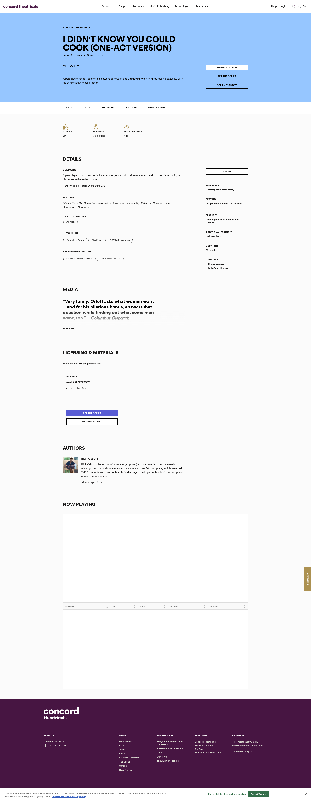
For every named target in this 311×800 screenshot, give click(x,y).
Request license (227, 67)
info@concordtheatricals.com (247, 745)
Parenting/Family (75, 240)
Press (122, 753)
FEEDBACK (307, 579)
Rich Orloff (71, 66)
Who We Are (125, 741)
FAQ (121, 745)
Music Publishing (159, 6)
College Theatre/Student (79, 258)
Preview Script (92, 421)
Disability (96, 240)
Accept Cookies (258, 794)
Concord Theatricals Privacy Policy (69, 796)
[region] (155, 794)
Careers (123, 765)
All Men (70, 221)
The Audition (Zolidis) (168, 760)
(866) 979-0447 (250, 741)
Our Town (162, 756)
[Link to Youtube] (65, 745)
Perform (106, 6)
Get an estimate (227, 85)
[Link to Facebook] (46, 745)
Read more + (69, 328)
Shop (122, 6)
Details (67, 107)
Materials (108, 107)
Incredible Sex (96, 185)
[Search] (293, 6)
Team (122, 749)
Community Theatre (110, 258)
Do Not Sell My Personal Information (227, 794)
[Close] (305, 794)
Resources (202, 6)
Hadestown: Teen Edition (170, 748)
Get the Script (227, 76)
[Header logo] (20, 6)
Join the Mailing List (242, 751)
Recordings (181, 6)
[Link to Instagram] (55, 745)
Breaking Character (129, 757)
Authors (137, 6)
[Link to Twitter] (50, 745)
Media (87, 107)
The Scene (124, 761)
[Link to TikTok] (60, 745)
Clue (159, 752)
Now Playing (156, 107)
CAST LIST (227, 171)
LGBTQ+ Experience (119, 240)
